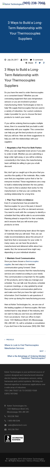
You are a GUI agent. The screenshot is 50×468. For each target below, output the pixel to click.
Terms (29, 461)
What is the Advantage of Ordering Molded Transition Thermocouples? (26, 357)
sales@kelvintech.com (17, 425)
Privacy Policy (39, 461)
